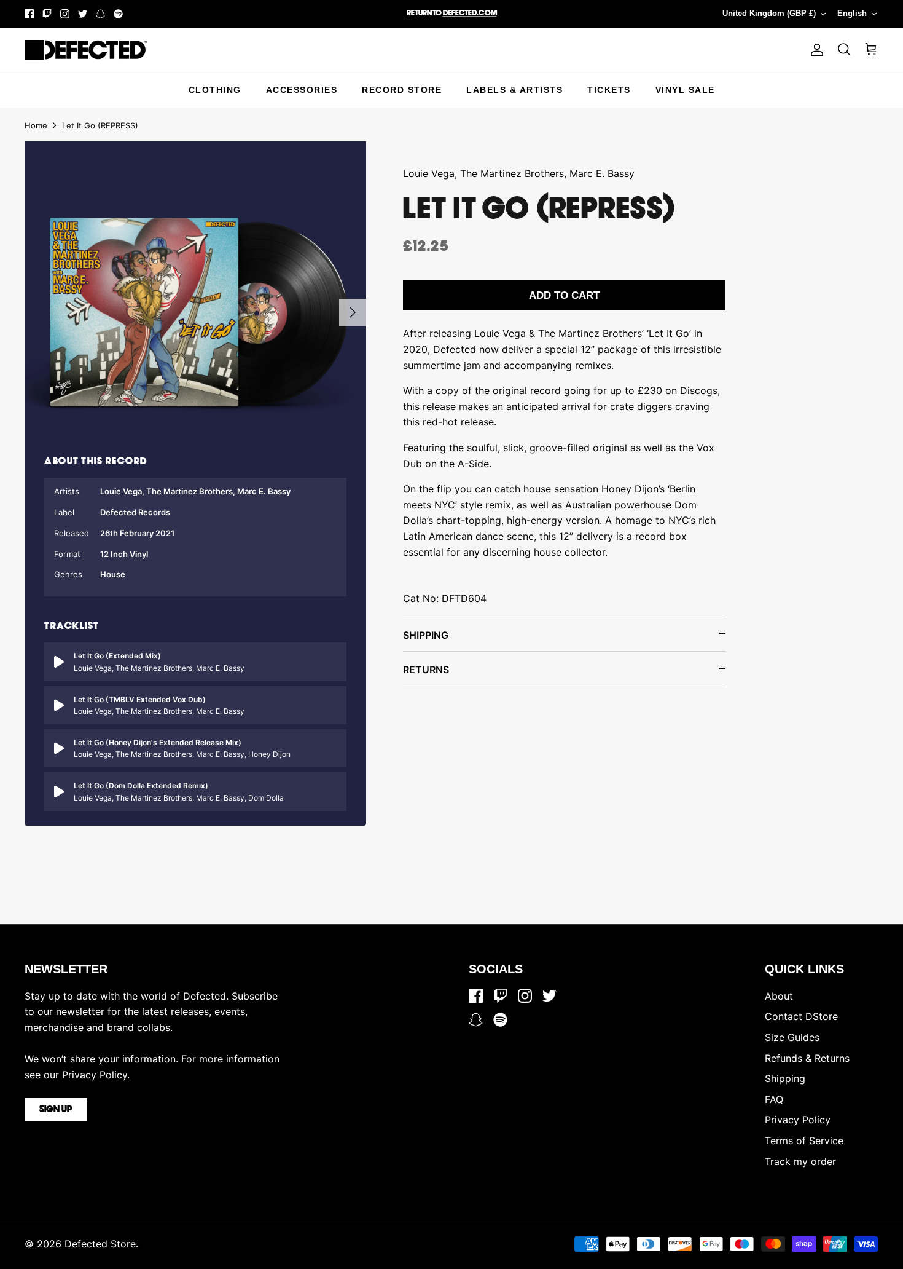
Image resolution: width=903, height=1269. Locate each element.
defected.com (470, 13)
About (779, 996)
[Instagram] (64, 13)
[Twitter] (82, 13)
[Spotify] (118, 13)
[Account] (814, 49)
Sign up (55, 1109)
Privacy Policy (798, 1119)
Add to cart (564, 295)
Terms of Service (804, 1140)
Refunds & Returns (807, 1058)
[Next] (352, 312)
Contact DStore (801, 1016)
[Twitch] (47, 13)
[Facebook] (29, 13)
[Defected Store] (86, 50)
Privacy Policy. (96, 1075)
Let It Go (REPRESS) (100, 125)
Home (36, 125)
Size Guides (792, 1037)
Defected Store (100, 1244)
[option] (195, 312)
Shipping (425, 635)
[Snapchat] (100, 13)
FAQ (774, 1099)
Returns (426, 669)
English (852, 13)
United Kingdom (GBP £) (769, 13)
